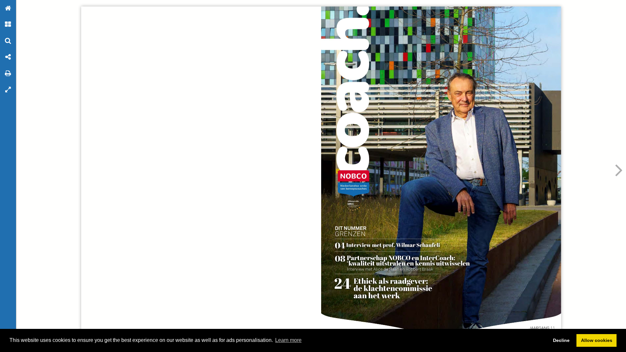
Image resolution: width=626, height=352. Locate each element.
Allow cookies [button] (596, 340)
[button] (8, 8)
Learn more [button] (288, 340)
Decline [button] (561, 340)
